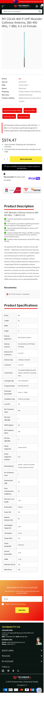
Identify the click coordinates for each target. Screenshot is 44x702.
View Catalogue (3, 6)
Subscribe (22, 610)
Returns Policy (24, 116)
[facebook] (13, 671)
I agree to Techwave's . (15, 604)
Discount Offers (30, 110)
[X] (18, 671)
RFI (20, 78)
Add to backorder (26, 159)
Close (22, 650)
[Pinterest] (8, 671)
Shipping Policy (9, 116)
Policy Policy (22, 604)
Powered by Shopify (31, 681)
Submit (39, 11)
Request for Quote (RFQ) (12, 110)
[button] (8, 157)
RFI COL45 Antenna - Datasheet (19, 294)
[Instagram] (3, 671)
